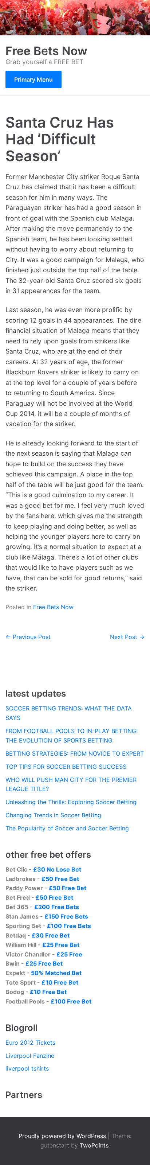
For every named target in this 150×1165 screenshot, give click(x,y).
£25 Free (69, 954)
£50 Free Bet (60, 878)
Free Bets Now (46, 51)
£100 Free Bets (69, 926)
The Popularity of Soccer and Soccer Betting (67, 828)
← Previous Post (28, 636)
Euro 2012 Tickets (30, 1042)
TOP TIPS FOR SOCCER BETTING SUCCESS (65, 766)
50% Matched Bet (56, 973)
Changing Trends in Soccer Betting (53, 815)
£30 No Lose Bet (57, 869)
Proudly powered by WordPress (63, 1135)
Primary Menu (33, 79)
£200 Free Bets (56, 907)
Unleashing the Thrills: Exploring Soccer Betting (71, 802)
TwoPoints (94, 1145)
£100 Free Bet (71, 1001)
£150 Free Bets (66, 916)
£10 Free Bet (60, 982)
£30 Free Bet (51, 935)
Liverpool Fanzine (29, 1055)
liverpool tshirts (27, 1068)
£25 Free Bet (60, 944)
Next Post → (127, 636)
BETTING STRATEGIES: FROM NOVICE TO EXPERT (74, 753)
